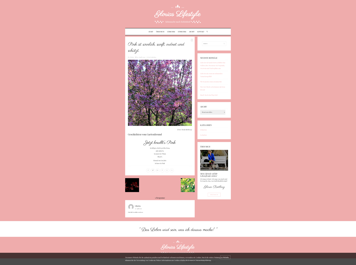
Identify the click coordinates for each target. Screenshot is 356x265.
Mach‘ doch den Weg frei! (208, 95)
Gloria (132, 57)
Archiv (192, 32)
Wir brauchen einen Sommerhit (211, 82)
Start (151, 32)
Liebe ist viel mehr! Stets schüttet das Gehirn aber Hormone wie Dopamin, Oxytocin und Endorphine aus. (212, 65)
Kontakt (200, 32)
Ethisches (182, 32)
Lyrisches (171, 32)
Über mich (160, 32)
